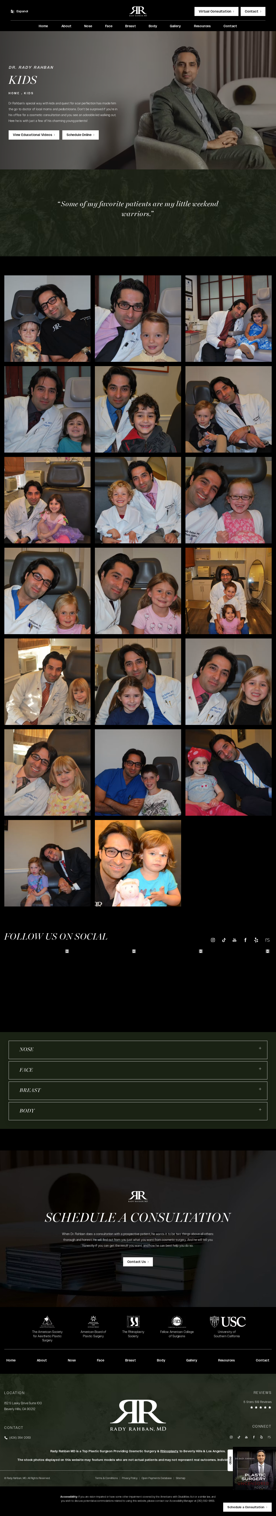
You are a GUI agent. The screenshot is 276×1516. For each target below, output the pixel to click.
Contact (252, 12)
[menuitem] (43, 26)
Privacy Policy (130, 1478)
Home (14, 93)
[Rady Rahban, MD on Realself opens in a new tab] (267, 940)
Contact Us (136, 1262)
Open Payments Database (157, 1478)
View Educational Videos (32, 135)
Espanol (22, 11)
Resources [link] (202, 26)
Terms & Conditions (106, 1478)
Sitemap (180, 1478)
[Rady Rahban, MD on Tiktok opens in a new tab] (223, 940)
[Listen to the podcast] (254, 1468)
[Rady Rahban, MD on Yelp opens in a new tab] (256, 940)
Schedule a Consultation (138, 1218)
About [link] (66, 26)
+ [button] (260, 1048)
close (230, 1460)
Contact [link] (230, 26)
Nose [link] (88, 26)
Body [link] (153, 26)
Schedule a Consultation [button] (246, 1507)
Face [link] (109, 26)
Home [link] (43, 26)
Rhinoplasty (169, 1451)
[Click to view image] (47, 318)
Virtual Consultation (215, 12)
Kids (29, 93)
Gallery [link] (175, 26)
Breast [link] (130, 26)
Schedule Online (79, 135)
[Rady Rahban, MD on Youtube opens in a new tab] (234, 940)
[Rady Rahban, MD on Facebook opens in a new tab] (245, 940)
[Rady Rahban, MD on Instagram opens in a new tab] (212, 940)
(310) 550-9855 (206, 1501)
